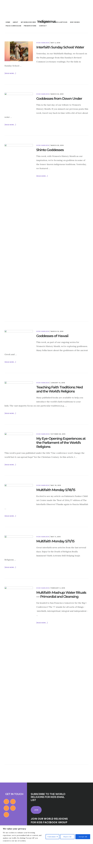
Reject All (67, 837)
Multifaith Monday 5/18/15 (55, 490)
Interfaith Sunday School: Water (60, 47)
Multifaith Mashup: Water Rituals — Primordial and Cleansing (61, 594)
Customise (51, 837)
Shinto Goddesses (50, 150)
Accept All (83, 837)
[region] (46, 834)
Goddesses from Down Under (59, 98)
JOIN (36, 810)
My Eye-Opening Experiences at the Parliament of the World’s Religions (61, 442)
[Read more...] (10, 73)
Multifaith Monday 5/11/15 (55, 541)
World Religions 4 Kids (18, 9)
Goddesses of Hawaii (52, 336)
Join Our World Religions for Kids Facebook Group (49, 820)
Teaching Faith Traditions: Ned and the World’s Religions (59, 389)
